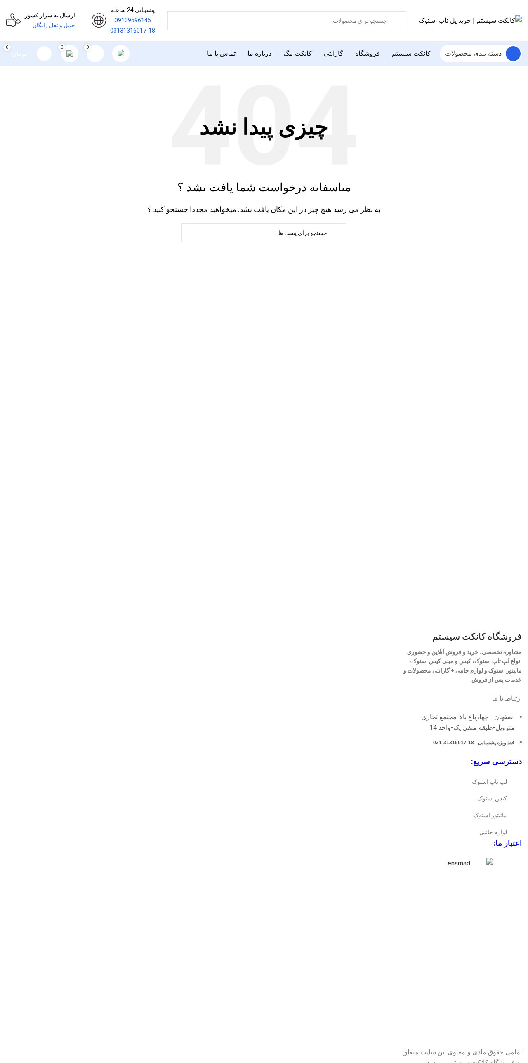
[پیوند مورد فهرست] (462, 781)
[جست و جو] (411, 15)
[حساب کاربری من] (121, 53)
